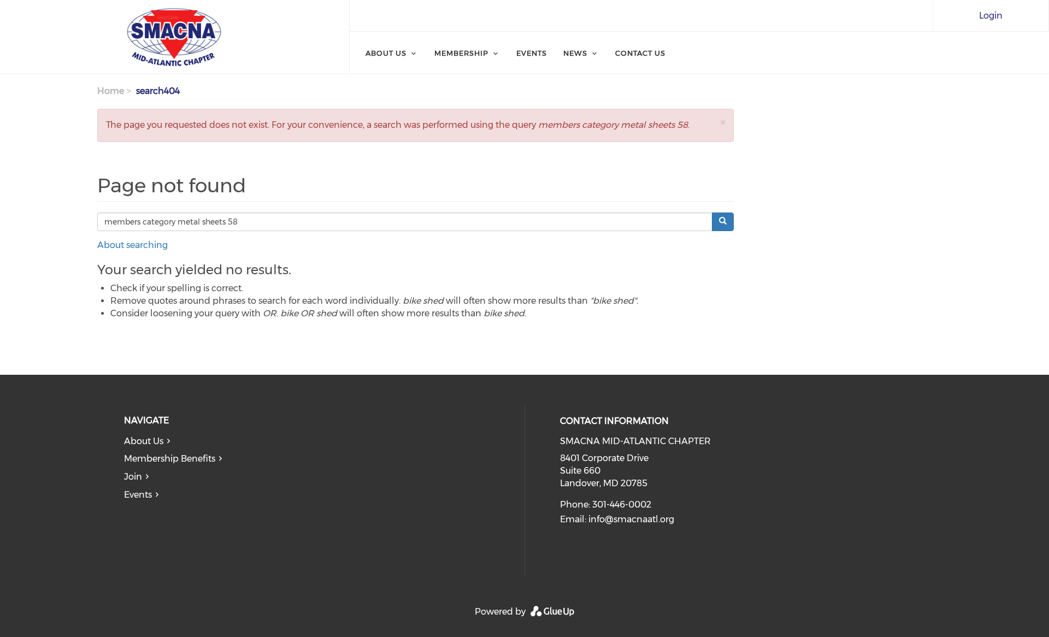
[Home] (174, 37)
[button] (723, 122)
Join (133, 476)
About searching (132, 245)
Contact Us (640, 53)
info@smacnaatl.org (631, 519)
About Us (386, 53)
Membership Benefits (169, 458)
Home (110, 91)
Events (531, 53)
